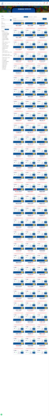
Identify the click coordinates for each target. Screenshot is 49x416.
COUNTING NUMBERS (5, 45)
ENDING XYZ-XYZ (5, 48)
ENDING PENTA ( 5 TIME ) (6, 57)
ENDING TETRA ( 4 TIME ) (6, 54)
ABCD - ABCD (4, 44)
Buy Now (21, 32)
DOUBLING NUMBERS (5, 39)
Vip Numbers (9, 3)
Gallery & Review (32, 3)
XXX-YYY (3, 49)
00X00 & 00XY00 (5, 50)
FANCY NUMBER (4, 37)
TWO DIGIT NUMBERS (5, 61)
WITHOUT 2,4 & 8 (5, 32)
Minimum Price (3, 23)
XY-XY (3, 40)
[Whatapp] (1, 414)
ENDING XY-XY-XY (5, 43)
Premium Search (26, 16)
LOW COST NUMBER (5, 38)
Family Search (35, 16)
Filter (6, 29)
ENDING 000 (4, 66)
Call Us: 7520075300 (45, 0)
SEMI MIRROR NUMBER (5, 34)
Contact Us (36, 3)
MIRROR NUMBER (4, 35)
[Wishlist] (14, 32)
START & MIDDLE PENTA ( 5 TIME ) (7, 56)
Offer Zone (17, 3)
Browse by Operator (25, 3)
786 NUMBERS (4, 60)
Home (5, 3)
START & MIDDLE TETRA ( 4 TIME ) (7, 53)
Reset (11, 16)
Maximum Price (3, 26)
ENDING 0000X (4, 62)
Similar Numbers (19, 32)
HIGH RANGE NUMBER (5, 33)
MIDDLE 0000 (4, 65)
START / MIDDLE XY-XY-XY (6, 42)
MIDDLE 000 (4, 67)
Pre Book (21, 3)
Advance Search (31, 16)
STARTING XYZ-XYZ (5, 47)
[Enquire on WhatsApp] (16, 32)
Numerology (13, 3)
